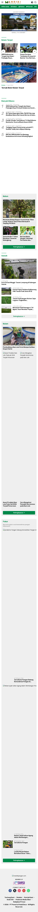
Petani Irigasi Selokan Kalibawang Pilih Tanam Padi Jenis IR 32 (24, 290)
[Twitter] (14, 890)
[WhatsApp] (28, 890)
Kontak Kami (28, 897)
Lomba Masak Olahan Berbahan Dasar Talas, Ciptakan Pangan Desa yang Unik (24, 852)
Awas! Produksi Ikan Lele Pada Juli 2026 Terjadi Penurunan (10, 504)
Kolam (3, 85)
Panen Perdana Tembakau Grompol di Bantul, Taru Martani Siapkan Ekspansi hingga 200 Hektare (27, 56)
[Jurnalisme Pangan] (8, 844)
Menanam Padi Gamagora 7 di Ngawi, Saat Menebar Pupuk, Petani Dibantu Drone (23, 308)
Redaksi (19, 897)
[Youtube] (23, 890)
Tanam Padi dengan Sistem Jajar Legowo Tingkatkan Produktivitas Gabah (24, 299)
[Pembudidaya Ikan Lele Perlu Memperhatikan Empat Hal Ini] (19, 336)
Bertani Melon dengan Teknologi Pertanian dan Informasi (26, 238)
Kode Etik (10, 900)
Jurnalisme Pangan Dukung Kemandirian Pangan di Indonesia (23, 681)
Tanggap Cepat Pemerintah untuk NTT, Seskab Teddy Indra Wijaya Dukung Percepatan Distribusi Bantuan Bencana (20, 128)
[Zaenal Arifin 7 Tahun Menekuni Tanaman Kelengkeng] (10, 230)
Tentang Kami (9, 897)
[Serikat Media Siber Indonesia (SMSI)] (19, 883)
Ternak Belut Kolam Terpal (12, 88)
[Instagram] (19, 890)
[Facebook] (10, 890)
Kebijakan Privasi (19, 902)
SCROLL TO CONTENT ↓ (19, 32)
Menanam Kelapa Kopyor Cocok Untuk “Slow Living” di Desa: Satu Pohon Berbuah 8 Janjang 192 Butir (18, 221)
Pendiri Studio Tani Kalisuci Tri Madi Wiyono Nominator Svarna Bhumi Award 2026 (21, 121)
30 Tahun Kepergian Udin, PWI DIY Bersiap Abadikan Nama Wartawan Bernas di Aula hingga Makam (20, 114)
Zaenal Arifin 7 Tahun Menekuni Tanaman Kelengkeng (10, 238)
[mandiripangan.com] (13, 2)
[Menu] (2, 2)
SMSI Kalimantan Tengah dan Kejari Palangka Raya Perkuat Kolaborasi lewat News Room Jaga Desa (9, 56)
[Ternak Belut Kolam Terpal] (19, 72)
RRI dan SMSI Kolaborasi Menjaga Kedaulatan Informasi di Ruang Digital (19, 135)
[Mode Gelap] (32, 2)
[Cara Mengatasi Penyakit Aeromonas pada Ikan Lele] (27, 426)
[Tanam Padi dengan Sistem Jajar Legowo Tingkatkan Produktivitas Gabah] (6, 300)
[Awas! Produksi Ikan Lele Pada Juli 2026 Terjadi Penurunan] (10, 426)
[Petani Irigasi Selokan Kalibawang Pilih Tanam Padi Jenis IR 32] (6, 291)
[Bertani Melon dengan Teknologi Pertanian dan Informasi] (27, 230)
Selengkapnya (18, 247)
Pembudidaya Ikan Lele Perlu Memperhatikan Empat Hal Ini (19, 348)
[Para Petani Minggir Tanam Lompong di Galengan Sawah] (19, 269)
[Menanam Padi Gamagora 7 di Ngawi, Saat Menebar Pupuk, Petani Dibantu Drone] (6, 309)
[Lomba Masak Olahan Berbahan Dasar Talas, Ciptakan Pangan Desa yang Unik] (8, 853)
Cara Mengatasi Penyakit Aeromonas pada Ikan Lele (27, 504)
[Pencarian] (35, 2)
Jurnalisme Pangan (21, 843)
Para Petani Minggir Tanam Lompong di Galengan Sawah (18, 283)
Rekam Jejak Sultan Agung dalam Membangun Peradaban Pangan (23, 836)
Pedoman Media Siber (23, 900)
